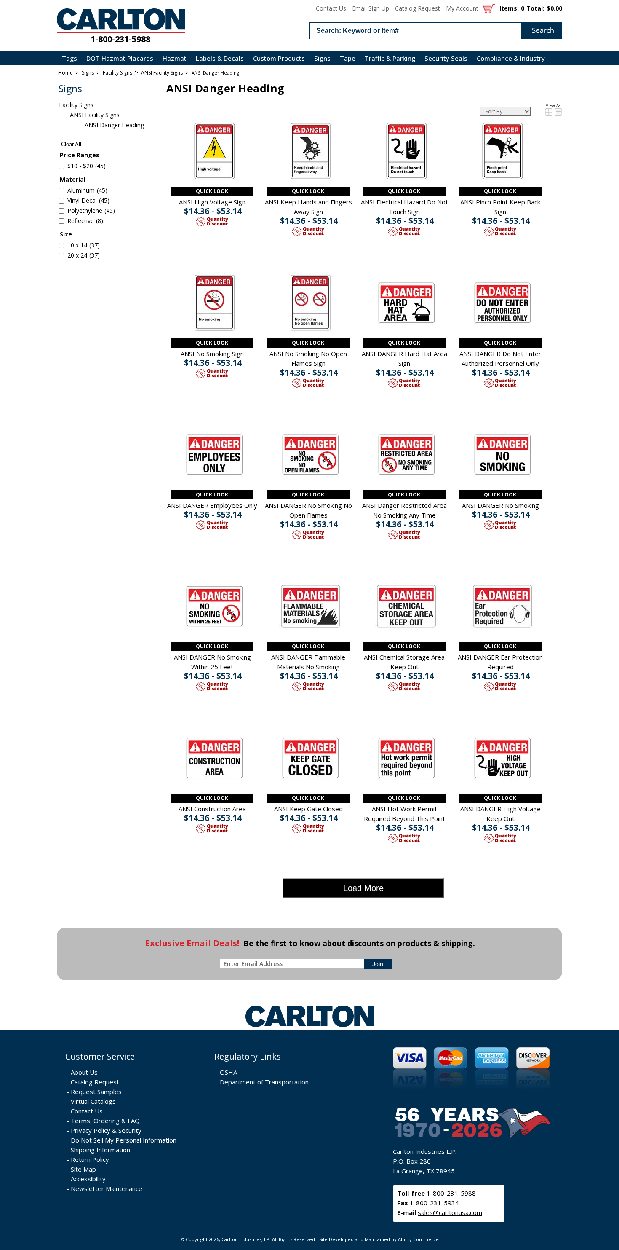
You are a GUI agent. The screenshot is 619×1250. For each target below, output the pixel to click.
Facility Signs (117, 72)
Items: (509, 8)
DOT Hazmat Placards (119, 58)
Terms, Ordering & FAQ (105, 1120)
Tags (69, 58)
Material (72, 179)
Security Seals (445, 58)
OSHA (228, 1072)
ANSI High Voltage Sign (212, 202)
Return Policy (90, 1159)
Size (66, 234)
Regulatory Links (247, 1056)
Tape (347, 58)
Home (65, 72)
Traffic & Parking (390, 58)
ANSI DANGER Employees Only (212, 505)
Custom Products (279, 58)
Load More (363, 888)
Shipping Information (100, 1149)
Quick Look (212, 191)
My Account (462, 8)
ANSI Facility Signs (162, 72)
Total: (535, 8)
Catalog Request (417, 8)
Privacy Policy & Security (106, 1130)
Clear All (71, 144)
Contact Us (331, 8)
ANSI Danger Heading (215, 73)
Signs (322, 58)
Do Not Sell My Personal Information (123, 1140)
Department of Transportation (264, 1082)
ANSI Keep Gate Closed (308, 809)
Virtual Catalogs (93, 1101)
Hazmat (175, 58)
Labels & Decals (220, 58)
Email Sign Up (370, 8)
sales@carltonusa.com (450, 1212)
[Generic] (309, 1027)
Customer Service (100, 1056)
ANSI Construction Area (212, 809)
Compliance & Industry (511, 58)
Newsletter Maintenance (106, 1188)
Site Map (83, 1169)
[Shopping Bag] (488, 8)
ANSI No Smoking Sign (212, 353)
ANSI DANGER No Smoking (500, 505)
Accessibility (88, 1179)
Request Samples (96, 1091)
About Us (84, 1072)
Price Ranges (79, 155)
